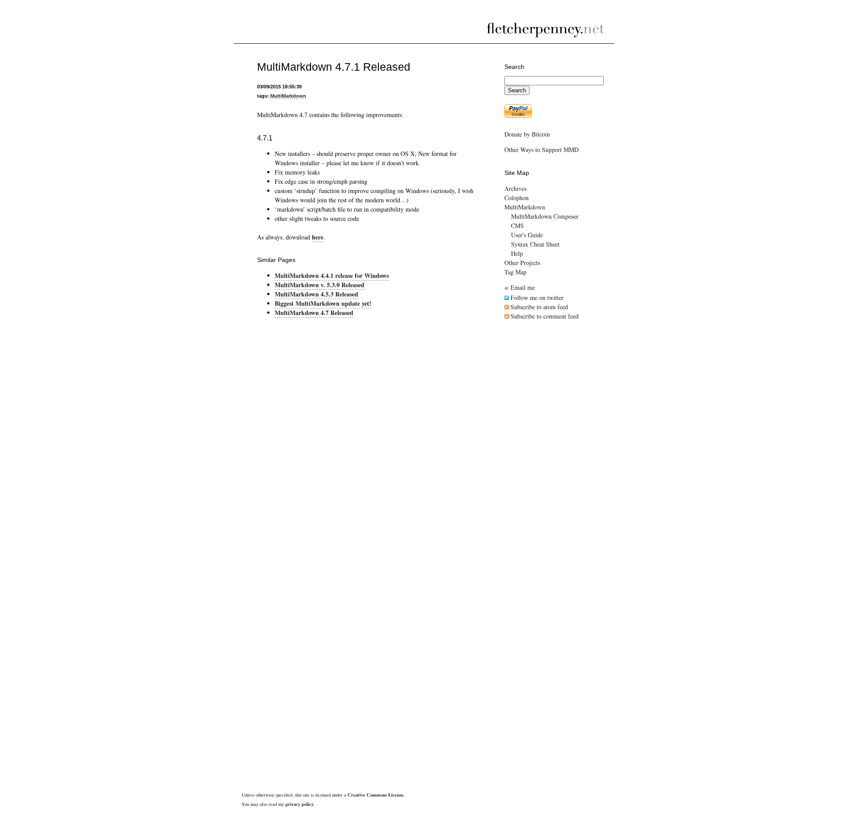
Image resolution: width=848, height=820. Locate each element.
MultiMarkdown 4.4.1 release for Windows (332, 275)
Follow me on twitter (536, 297)
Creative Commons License (376, 794)
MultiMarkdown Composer (545, 216)
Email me (519, 287)
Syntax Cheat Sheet (535, 244)
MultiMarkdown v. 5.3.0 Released (319, 284)
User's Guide (527, 235)
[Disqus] (365, 433)
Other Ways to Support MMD (541, 149)
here (317, 237)
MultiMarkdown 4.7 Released (314, 312)
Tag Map (515, 272)
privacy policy (299, 804)
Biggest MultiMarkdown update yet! (323, 303)
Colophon (516, 198)
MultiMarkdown (288, 96)
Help (517, 253)
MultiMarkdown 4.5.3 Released (316, 294)
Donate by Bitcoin (527, 134)
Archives (515, 188)
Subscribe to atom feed (538, 307)
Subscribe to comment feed (544, 316)
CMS (517, 225)
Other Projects (522, 262)
